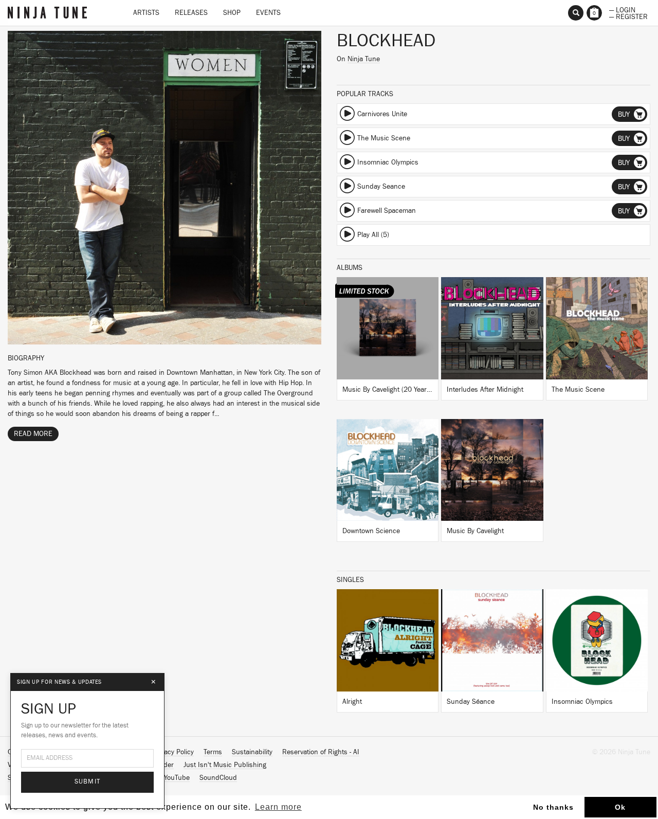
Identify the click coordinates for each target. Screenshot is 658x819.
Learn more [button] (278, 807)
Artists (146, 12)
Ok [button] (620, 807)
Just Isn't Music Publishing (225, 765)
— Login (622, 9)
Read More (33, 434)
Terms (213, 752)
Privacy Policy (173, 752)
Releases (191, 12)
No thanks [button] (553, 807)
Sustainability (252, 752)
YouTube (177, 777)
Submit (88, 781)
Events (268, 12)
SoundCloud (218, 777)
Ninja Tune (364, 59)
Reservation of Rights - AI (320, 752)
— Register (628, 16)
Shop (232, 12)
